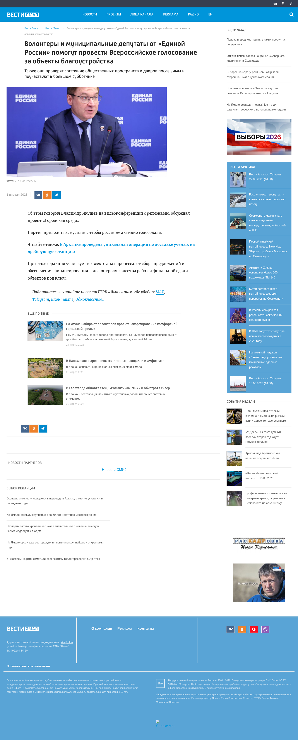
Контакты (145, 628)
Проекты (113, 14)
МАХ (160, 292)
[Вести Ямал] (24, 15)
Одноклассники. (89, 299)
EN (210, 14)
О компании (101, 628)
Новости (89, 14)
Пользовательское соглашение (28, 666)
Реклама (170, 14)
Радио (193, 14)
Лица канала (141, 14)
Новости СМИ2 (114, 470)
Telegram (40, 299)
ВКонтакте (62, 299)
